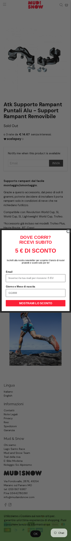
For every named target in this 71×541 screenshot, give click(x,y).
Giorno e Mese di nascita (20, 286)
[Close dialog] (68, 231)
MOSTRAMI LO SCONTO (35, 303)
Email (9, 271)
